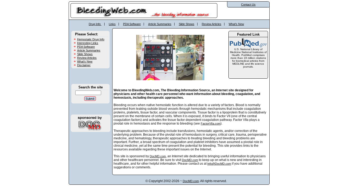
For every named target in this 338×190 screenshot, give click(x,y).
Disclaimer (84, 65)
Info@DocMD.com (219, 163)
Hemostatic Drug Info (90, 39)
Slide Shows (186, 24)
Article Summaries (159, 24)
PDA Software (132, 24)
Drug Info (95, 24)
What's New (236, 24)
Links (112, 24)
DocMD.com (158, 156)
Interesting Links (87, 43)
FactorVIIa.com (210, 123)
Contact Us (248, 4)
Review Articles (211, 24)
